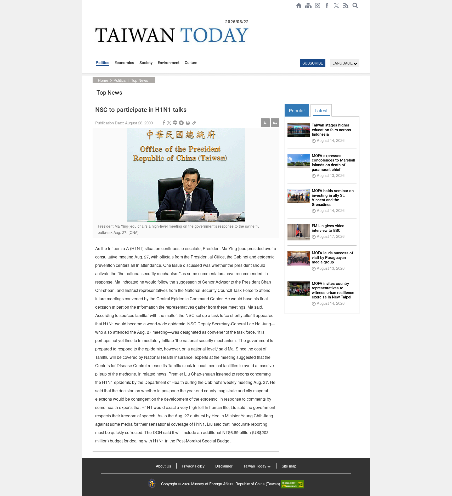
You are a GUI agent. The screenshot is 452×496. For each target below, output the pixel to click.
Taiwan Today (255, 466)
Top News (139, 80)
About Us (163, 466)
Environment (168, 62)
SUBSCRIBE (312, 63)
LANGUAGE (343, 63)
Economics (124, 62)
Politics (102, 62)
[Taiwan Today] (171, 35)
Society (145, 62)
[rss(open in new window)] (346, 5)
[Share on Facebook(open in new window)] (163, 122)
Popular (297, 110)
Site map (289, 466)
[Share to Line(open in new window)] (175, 122)
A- (265, 122)
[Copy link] (194, 122)
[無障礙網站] (292, 483)
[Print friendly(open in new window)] (187, 122)
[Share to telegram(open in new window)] (181, 122)
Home (103, 80)
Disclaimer (224, 466)
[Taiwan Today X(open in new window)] (336, 5)
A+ (275, 122)
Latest (321, 110)
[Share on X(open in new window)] (169, 122)
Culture (191, 62)
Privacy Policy (193, 466)
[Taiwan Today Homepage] (299, 5)
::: (94, 13)
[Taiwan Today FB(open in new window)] (327, 5)
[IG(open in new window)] (317, 5)
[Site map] (308, 5)
